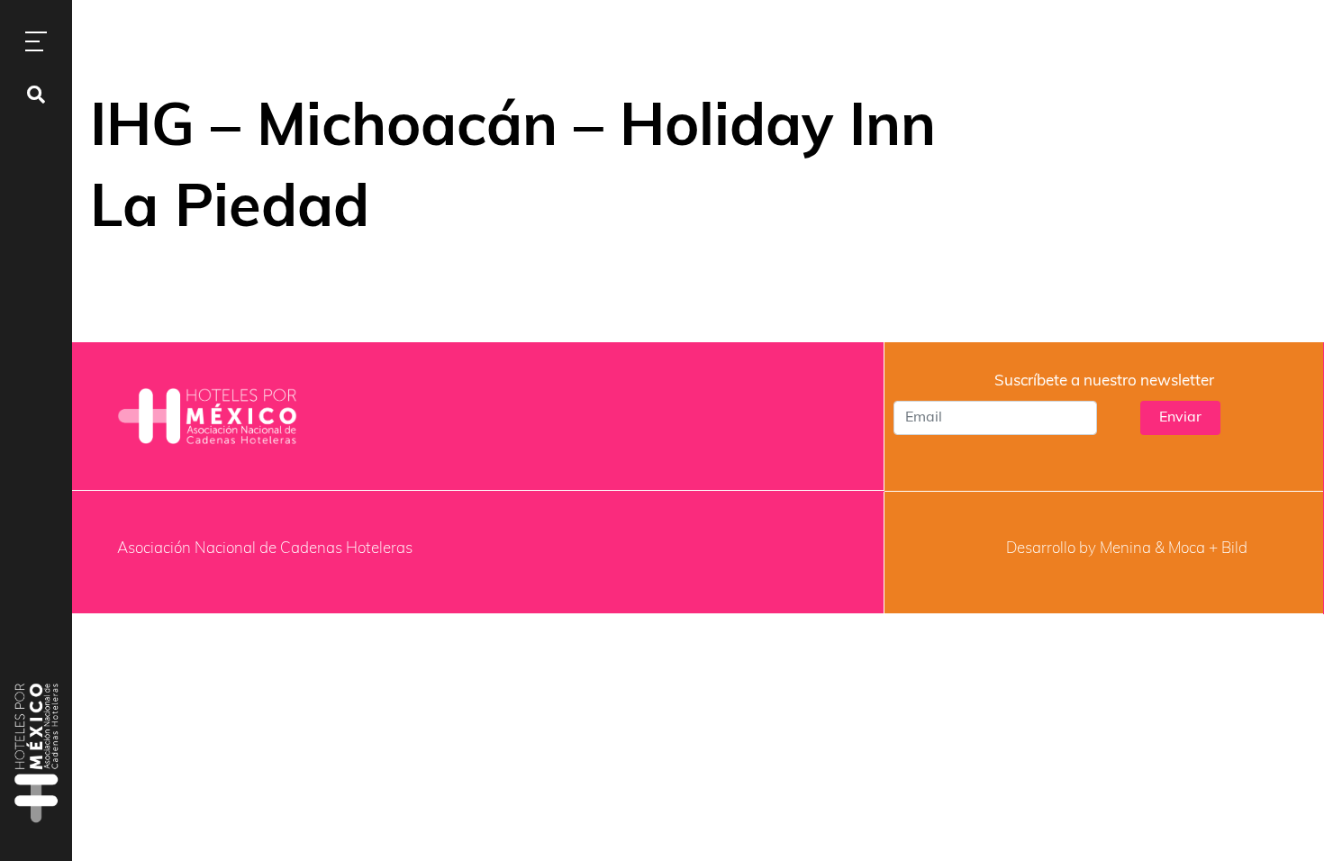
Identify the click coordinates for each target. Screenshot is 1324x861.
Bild (1234, 549)
